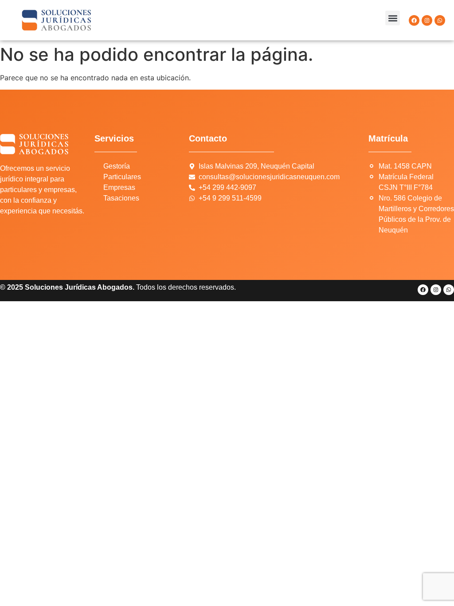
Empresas (119, 187)
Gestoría (116, 166)
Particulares (122, 177)
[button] (392, 18)
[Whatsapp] (439, 20)
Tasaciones (121, 198)
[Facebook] (414, 20)
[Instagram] (427, 20)
